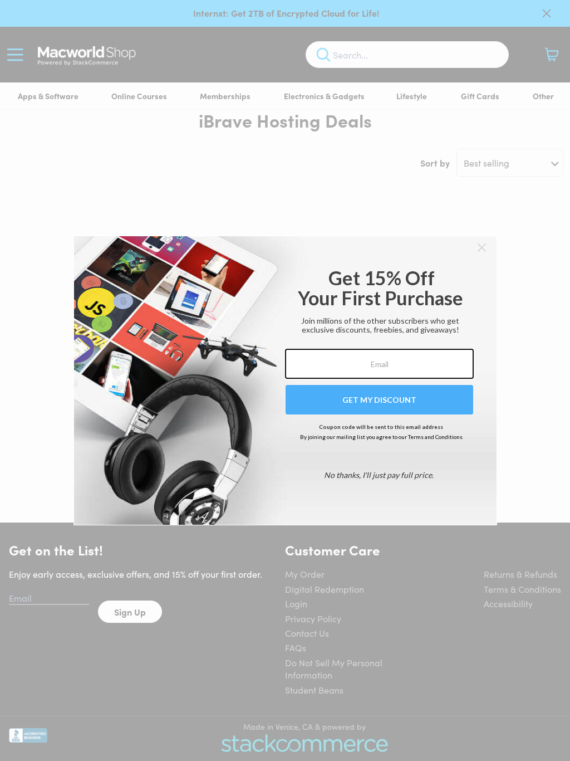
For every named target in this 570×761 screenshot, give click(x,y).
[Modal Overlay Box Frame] (285, 380)
